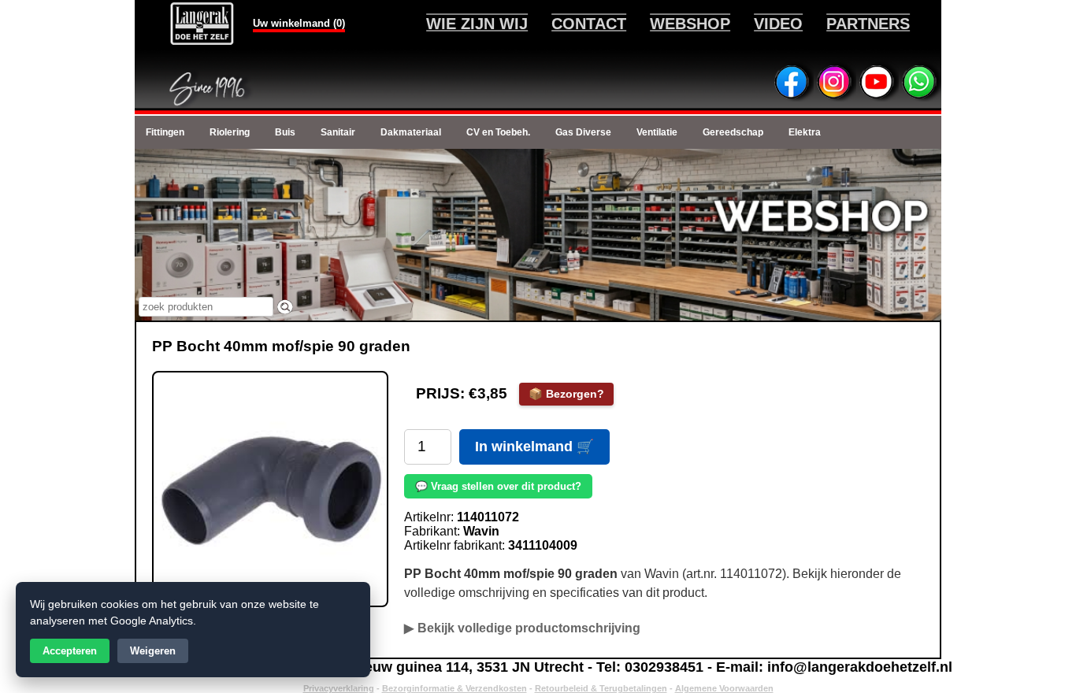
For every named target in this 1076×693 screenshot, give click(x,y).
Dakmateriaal (410, 132)
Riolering (230, 132)
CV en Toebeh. (498, 132)
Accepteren (70, 651)
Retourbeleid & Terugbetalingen (601, 688)
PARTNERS (868, 23)
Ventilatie (656, 132)
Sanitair (338, 132)
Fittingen (165, 132)
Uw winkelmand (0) (299, 23)
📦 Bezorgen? (566, 393)
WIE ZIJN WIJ (477, 23)
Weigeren (153, 651)
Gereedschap (733, 132)
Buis (285, 132)
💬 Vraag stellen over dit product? (498, 486)
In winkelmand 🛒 (534, 446)
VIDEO (778, 23)
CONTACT (588, 23)
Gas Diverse (583, 132)
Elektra (804, 132)
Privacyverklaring (338, 688)
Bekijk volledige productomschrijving (528, 628)
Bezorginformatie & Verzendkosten (454, 688)
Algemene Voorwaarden (724, 688)
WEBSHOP (690, 23)
